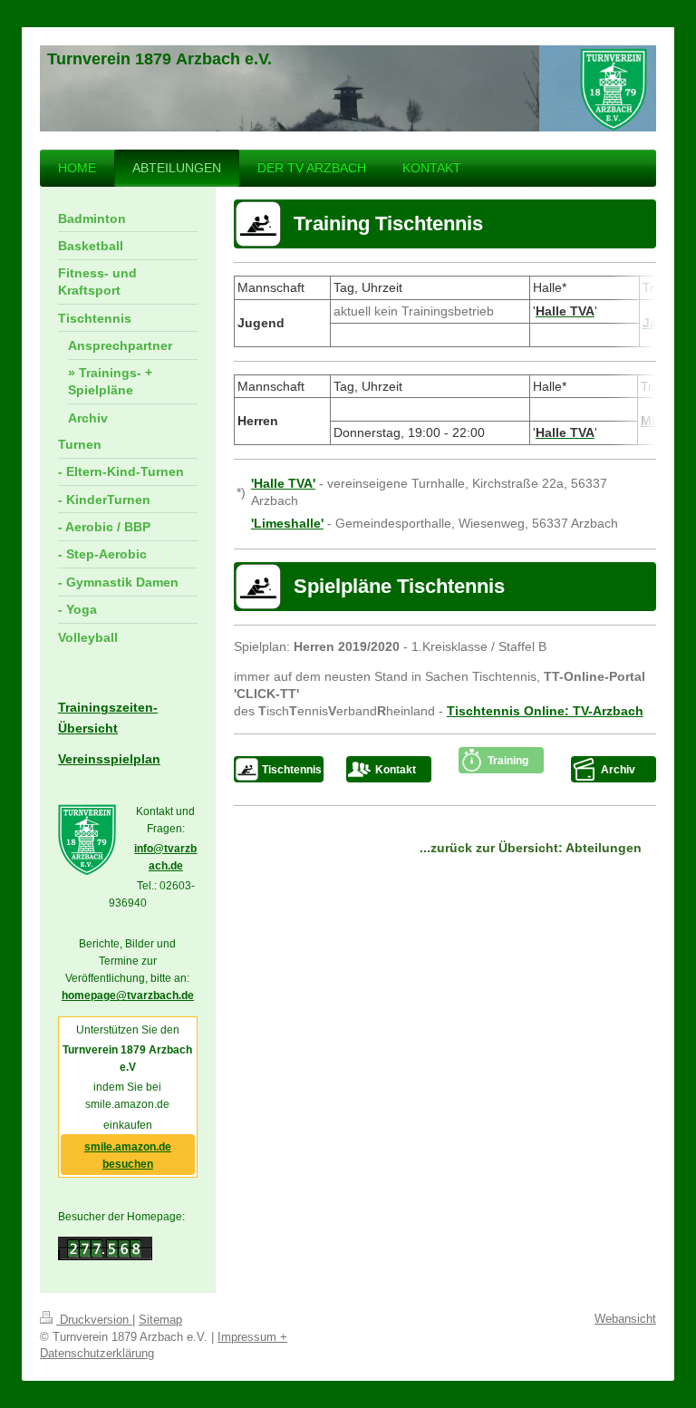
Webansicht (625, 1318)
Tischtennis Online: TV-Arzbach (545, 711)
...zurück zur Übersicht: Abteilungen (531, 847)
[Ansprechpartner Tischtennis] (360, 769)
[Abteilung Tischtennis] (247, 769)
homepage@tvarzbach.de (128, 995)
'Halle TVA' (283, 483)
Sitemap (160, 1319)
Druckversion (94, 1319)
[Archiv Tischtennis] (585, 769)
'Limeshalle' (287, 523)
